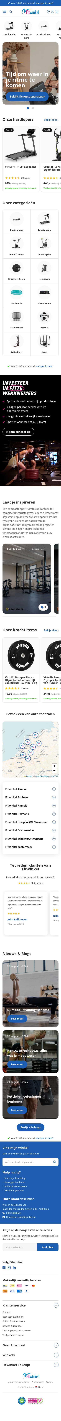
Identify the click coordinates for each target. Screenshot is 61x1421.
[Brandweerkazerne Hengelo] (27, 579)
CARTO (54, 776)
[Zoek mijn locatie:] (44, 11)
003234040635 (13, 1212)
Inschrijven (47, 1247)
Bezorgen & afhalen (15, 1182)
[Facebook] (4, 1267)
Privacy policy (37, 1382)
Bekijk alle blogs (30, 1127)
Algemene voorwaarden (18, 1382)
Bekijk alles (51, 120)
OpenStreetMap (42, 776)
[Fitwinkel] (30, 1376)
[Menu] (5, 11)
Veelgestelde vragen (13, 1335)
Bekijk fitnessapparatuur (27, 96)
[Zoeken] (11, 12)
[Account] (52, 11)
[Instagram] (9, 1267)
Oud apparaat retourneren (17, 1330)
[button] (27, 742)
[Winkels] (48, 11)
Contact (6, 1312)
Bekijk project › (39, 548)
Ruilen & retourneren (16, 1186)
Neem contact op (18, 432)
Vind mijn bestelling (15, 1178)
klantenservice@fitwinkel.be (21, 1217)
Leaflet (29, 776)
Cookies (49, 1382)
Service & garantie (14, 1190)
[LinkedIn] (14, 1267)
